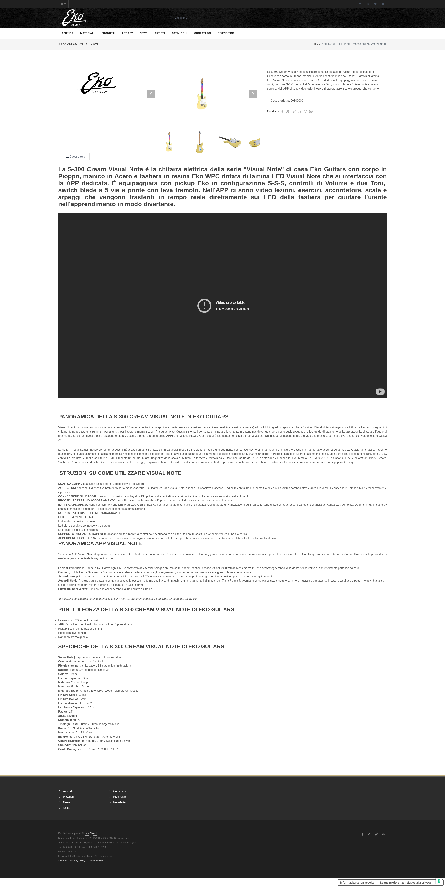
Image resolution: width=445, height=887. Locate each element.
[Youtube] (383, 4)
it (62, 3)
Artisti (160, 33)
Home (317, 44)
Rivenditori (226, 33)
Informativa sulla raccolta (357, 882)
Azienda (67, 33)
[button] (200, 149)
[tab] (75, 156)
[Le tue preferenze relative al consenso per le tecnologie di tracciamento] (439, 881)
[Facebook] (360, 4)
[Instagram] (367, 4)
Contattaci (202, 33)
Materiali (87, 33)
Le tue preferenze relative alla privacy (405, 882)
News (144, 33)
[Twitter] (375, 4)
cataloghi (179, 33)
